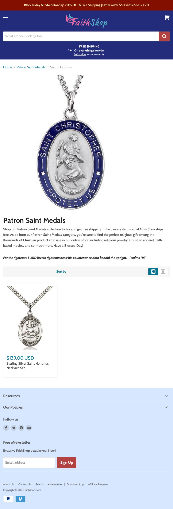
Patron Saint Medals (31, 67)
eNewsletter (55, 484)
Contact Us (24, 484)
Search (39, 484)
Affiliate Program (98, 484)
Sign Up (66, 462)
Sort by (61, 271)
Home (7, 67)
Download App (75, 484)
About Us (8, 484)
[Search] (164, 36)
